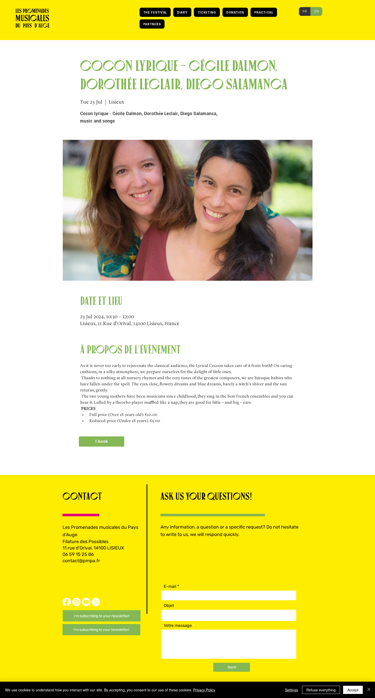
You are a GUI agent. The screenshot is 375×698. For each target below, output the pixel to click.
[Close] (369, 690)
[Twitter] (96, 602)
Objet (169, 606)
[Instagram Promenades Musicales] (76, 602)
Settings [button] (291, 689)
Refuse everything (321, 689)
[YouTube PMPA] (86, 602)
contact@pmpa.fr (81, 561)
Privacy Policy (204, 689)
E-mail (170, 586)
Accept (352, 689)
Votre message (178, 625)
